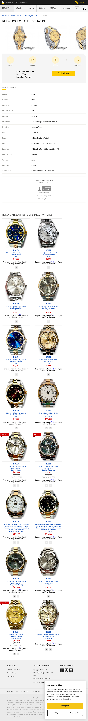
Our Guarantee (11, 676)
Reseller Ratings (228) (44, 196)
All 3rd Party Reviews (44, 199)
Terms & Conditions (13, 669)
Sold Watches (35, 691)
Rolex (19, 15)
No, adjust (74, 713)
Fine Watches (42, 8)
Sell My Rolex (19, 8)
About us (9, 2)
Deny (56, 713)
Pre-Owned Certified (8, 15)
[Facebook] (62, 670)
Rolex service (53, 8)
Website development (20, 717)
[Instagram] (66, 670)
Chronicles (67, 8)
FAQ (16, 2)
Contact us (24, 2)
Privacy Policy (11, 673)
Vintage (31, 8)
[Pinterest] (71, 670)
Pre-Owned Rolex (6, 8)
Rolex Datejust (28, 15)
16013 (38, 15)
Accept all (65, 706)
